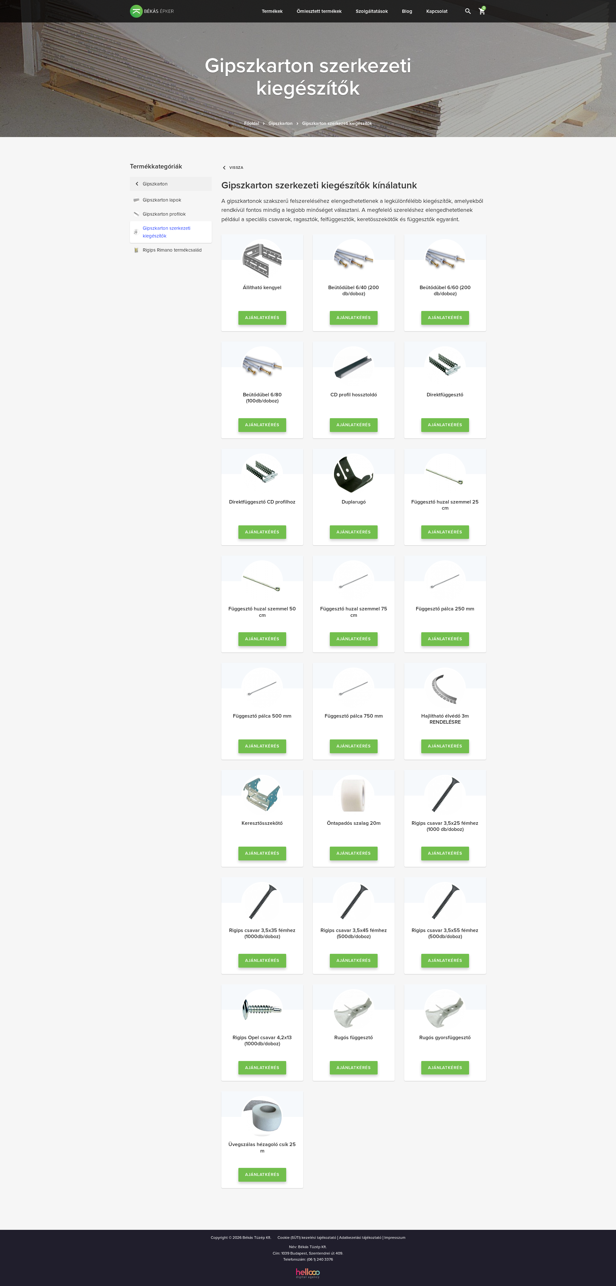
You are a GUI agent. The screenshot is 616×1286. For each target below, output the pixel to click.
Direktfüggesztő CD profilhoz (262, 502)
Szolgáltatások (372, 11)
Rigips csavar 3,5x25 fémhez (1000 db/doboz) (445, 826)
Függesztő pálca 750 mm (354, 716)
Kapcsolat (437, 11)
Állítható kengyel (262, 287)
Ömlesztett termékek (319, 11)
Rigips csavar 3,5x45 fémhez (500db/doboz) (354, 933)
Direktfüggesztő (445, 395)
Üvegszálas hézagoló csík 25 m (262, 1147)
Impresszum (395, 1237)
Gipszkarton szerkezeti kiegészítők (337, 123)
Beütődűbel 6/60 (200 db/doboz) (445, 290)
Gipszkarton (281, 123)
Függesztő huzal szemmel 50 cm (262, 612)
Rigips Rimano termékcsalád (172, 250)
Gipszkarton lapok (162, 200)
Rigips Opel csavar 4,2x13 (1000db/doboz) (262, 1040)
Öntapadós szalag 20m (354, 823)
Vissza (232, 167)
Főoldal (251, 123)
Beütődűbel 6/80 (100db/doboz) (262, 398)
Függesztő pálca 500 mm (262, 716)
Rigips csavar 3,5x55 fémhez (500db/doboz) (445, 933)
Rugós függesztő (353, 1037)
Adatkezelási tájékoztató (360, 1237)
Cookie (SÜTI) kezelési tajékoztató (307, 1237)
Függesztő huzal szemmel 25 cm (445, 505)
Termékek (272, 11)
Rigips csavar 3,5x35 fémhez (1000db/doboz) (262, 933)
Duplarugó (354, 502)
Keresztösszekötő (262, 823)
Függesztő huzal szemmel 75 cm (353, 612)
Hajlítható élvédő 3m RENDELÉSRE (445, 719)
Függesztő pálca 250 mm (445, 609)
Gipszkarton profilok (164, 214)
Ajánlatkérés (262, 317)
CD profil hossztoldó (353, 395)
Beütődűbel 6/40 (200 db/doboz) (353, 290)
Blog (407, 11)
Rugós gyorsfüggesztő (445, 1037)
